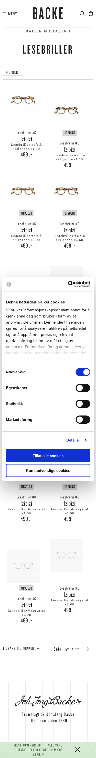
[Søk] (84, 13)
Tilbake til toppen (19, 648)
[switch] (83, 388)
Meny (11, 13)
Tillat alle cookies (48, 456)
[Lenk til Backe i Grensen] (48, 14)
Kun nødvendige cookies (48, 470)
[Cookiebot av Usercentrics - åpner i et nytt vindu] (68, 284)
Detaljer (73, 440)
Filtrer (13, 72)
